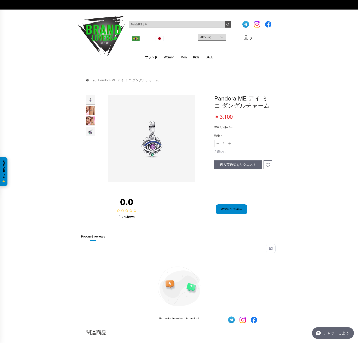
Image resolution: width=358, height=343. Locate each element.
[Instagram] (257, 24)
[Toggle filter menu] (271, 248)
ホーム (91, 80)
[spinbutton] (223, 143)
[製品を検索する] (228, 24)
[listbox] (212, 37)
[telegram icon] (246, 24)
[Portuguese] (140, 38)
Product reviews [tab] (93, 236)
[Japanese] (164, 38)
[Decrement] (217, 143)
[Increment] (230, 143)
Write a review (231, 209)
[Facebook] (268, 24)
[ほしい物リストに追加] (268, 164)
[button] (248, 37)
